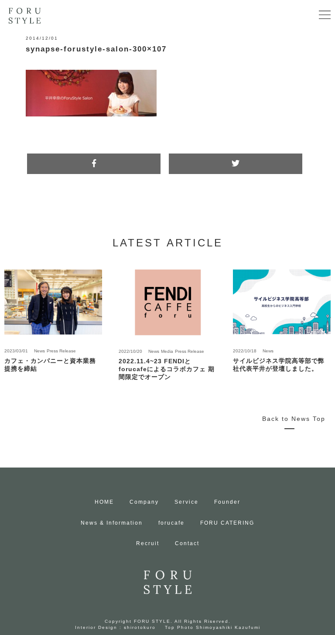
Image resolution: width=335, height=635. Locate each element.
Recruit (147, 543)
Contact (187, 543)
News (39, 350)
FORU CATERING (227, 523)
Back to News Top (293, 418)
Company (144, 502)
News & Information (112, 523)
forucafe (171, 523)
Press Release (61, 350)
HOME (104, 502)
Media (167, 351)
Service (186, 502)
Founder (227, 502)
